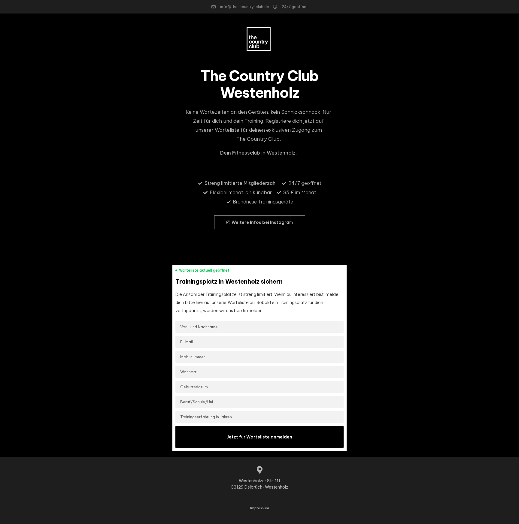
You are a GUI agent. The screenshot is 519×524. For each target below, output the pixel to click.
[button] (259, 222)
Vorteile (77, 39)
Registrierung (110, 39)
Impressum (259, 508)
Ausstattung (46, 39)
